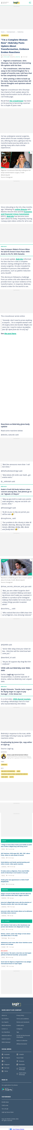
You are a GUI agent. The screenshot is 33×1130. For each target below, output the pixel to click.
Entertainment (11, 32)
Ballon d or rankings (8, 771)
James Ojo (18, 56)
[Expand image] (31, 152)
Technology (4, 938)
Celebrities (20, 32)
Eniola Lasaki (6, 56)
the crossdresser (16, 101)
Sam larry (5, 777)
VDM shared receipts (22, 699)
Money (3, 875)
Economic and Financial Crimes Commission (16, 212)
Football (3, 947)
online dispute (21, 209)
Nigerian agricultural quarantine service (14, 774)
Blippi (11, 777)
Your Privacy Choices (18, 1129)
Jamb (18, 771)
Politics (3, 849)
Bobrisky (10, 216)
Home (2, 32)
